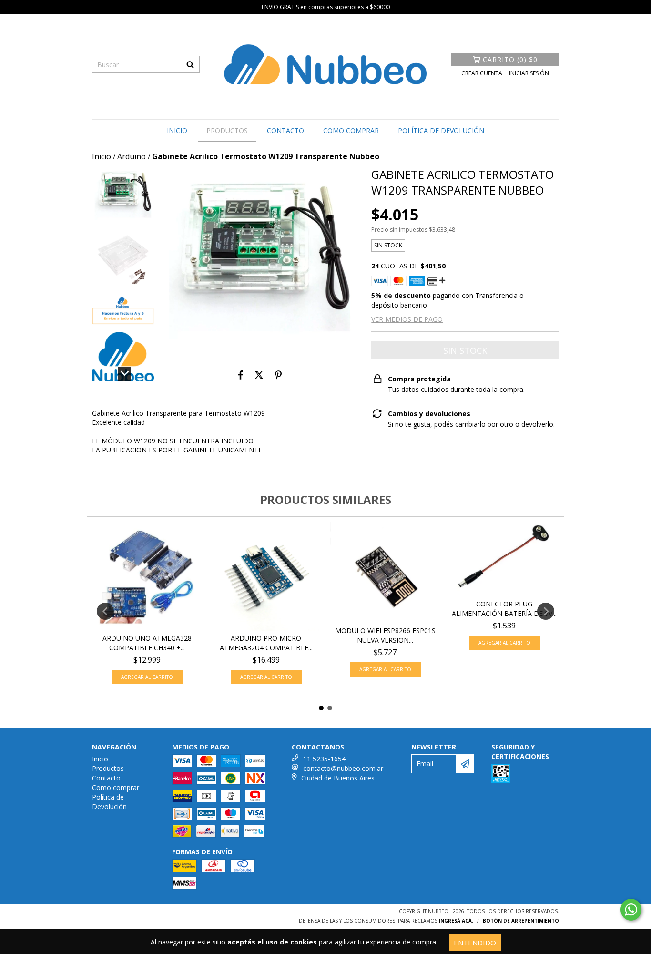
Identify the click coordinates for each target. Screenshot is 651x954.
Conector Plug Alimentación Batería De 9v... (504, 608)
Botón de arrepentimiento (521, 920)
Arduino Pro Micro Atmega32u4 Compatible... (266, 643)
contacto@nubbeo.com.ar (343, 768)
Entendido (475, 942)
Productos (227, 130)
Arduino (131, 156)
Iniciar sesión (529, 73)
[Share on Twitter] (259, 375)
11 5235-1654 (324, 758)
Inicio (177, 130)
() (510, 59)
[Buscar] (190, 64)
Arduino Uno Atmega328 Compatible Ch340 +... (147, 643)
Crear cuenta (481, 73)
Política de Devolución (441, 130)
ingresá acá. (456, 920)
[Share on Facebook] (240, 375)
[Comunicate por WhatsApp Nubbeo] (630, 910)
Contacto (285, 130)
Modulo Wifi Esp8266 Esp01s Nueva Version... (385, 635)
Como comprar (351, 130)
